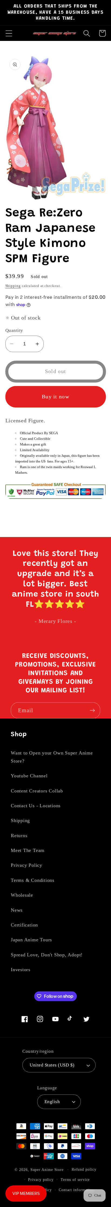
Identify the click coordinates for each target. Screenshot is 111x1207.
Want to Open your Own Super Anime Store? (52, 756)
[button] (8, 33)
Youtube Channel (29, 775)
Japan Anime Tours (31, 939)
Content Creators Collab (37, 791)
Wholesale (22, 895)
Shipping (13, 286)
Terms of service (75, 1179)
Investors (20, 969)
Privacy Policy (26, 865)
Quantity (14, 330)
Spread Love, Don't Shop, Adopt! (47, 954)
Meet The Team (27, 850)
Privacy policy (41, 1179)
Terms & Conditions (32, 880)
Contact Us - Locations (36, 805)
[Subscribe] (92, 710)
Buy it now (55, 396)
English (52, 1101)
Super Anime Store (47, 1169)
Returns (19, 835)
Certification (24, 925)
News (17, 910)
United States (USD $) (52, 1065)
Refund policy (84, 1169)
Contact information (76, 1190)
